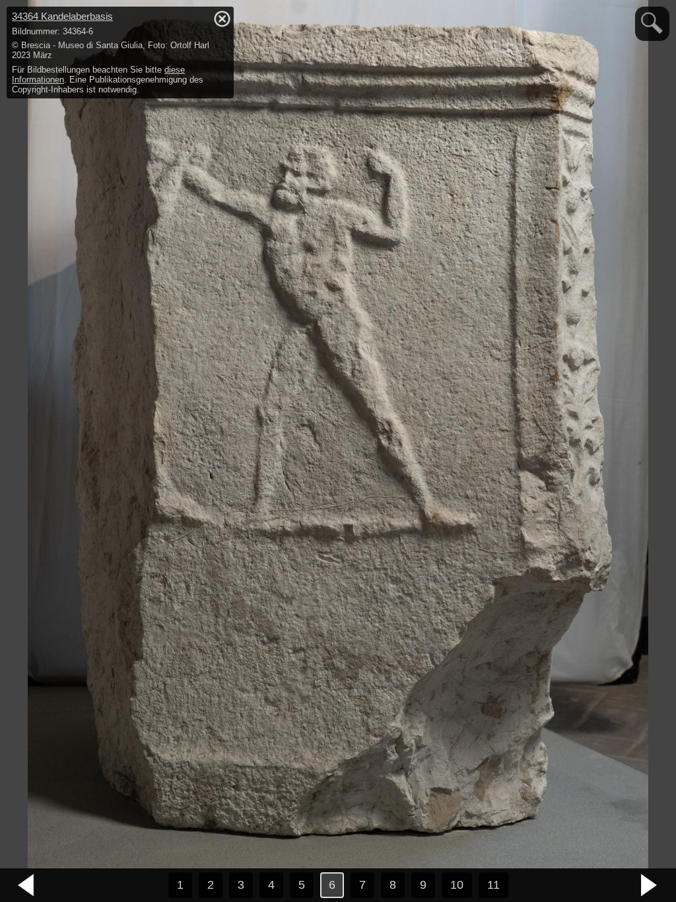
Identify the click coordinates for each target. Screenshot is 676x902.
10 (456, 884)
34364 (62, 16)
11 (493, 884)
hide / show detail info (222, 18)
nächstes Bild (649, 885)
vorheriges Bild (26, 885)
